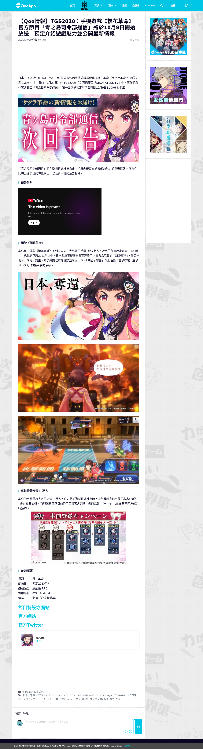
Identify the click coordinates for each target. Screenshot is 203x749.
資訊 (96, 5)
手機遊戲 (27, 691)
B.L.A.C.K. (71, 695)
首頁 (72, 5)
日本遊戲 (39, 691)
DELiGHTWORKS (88, 695)
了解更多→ (128, 746)
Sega (109, 695)
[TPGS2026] (84, 5)
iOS (102, 695)
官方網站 (27, 616)
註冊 (173, 5)
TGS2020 (119, 695)
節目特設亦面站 (33, 607)
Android (59, 695)
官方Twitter (30, 625)
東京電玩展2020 (99, 699)
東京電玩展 (82, 699)
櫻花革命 (115, 699)
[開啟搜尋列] (161, 5)
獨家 (110, 5)
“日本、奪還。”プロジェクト (37, 695)
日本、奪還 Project (63, 699)
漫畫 (124, 5)
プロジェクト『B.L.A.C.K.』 (37, 699)
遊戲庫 (136, 5)
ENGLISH (150, 5)
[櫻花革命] (78, 640)
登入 (186, 5)
